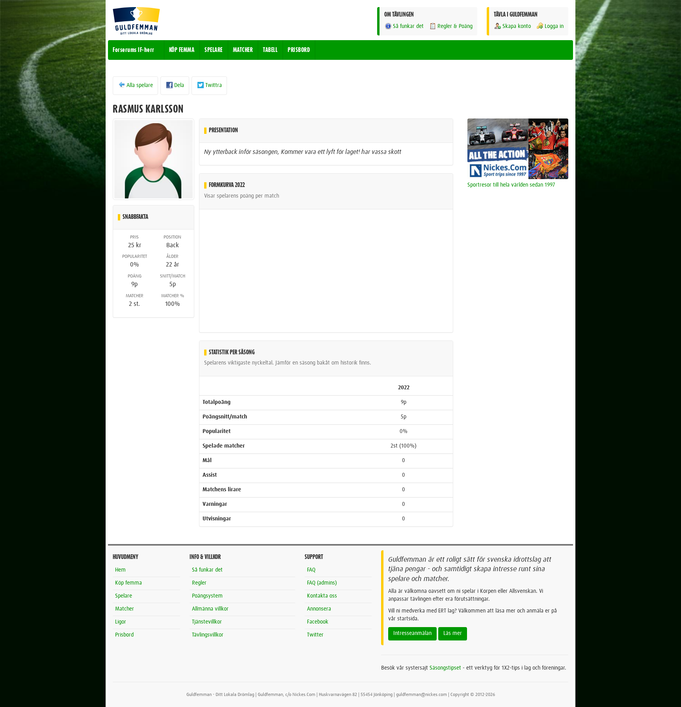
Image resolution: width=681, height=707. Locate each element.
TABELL (270, 50)
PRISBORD (299, 50)
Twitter (315, 635)
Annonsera (319, 609)
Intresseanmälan (412, 633)
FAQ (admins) (322, 583)
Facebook (317, 622)
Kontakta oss (322, 596)
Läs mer (452, 633)
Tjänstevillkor (207, 622)
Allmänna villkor (210, 609)
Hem (120, 570)
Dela (179, 85)
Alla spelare (140, 85)
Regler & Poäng (455, 26)
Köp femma (128, 583)
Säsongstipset (445, 668)
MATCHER (243, 50)
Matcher (124, 609)
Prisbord (124, 635)
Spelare (123, 596)
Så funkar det (408, 26)
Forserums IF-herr (133, 50)
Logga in (554, 26)
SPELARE (214, 50)
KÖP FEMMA (182, 50)
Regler (199, 583)
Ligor (120, 622)
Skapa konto (516, 26)
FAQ (311, 570)
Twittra (213, 85)
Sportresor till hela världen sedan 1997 (511, 185)
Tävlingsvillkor (207, 635)
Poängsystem (207, 596)
